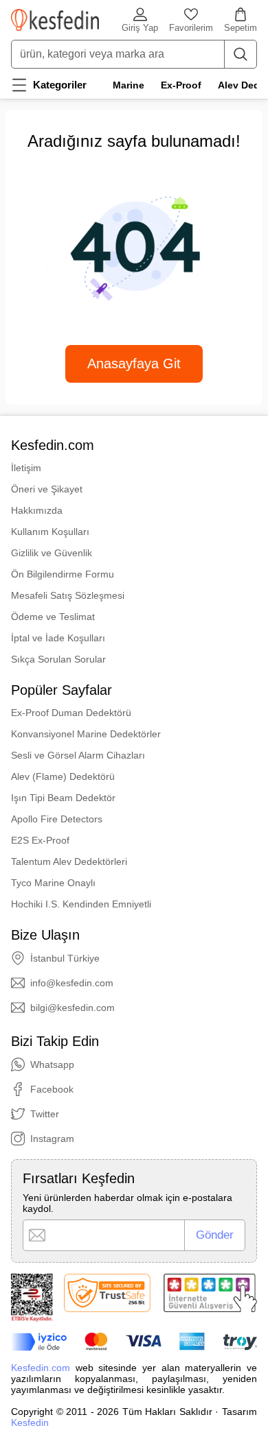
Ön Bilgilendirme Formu (62, 574)
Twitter (44, 1113)
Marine (128, 85)
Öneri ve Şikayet (46, 489)
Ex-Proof (181, 85)
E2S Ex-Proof (40, 840)
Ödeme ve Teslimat (53, 616)
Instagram (52, 1138)
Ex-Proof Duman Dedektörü (71, 712)
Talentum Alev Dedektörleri (69, 861)
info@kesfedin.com (71, 982)
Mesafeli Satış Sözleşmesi (67, 595)
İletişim (26, 467)
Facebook (52, 1089)
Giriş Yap (140, 28)
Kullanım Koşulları (50, 531)
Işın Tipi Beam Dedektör (63, 797)
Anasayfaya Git (134, 363)
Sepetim (240, 28)
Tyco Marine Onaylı (53, 882)
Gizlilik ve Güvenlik (51, 552)
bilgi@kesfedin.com (72, 1007)
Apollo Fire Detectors (56, 818)
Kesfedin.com (40, 1367)
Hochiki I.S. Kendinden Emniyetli (81, 903)
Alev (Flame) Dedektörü (63, 776)
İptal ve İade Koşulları (58, 637)
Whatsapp (52, 1064)
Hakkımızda (37, 510)
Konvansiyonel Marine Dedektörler (86, 733)
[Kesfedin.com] (55, 19)
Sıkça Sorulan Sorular (58, 659)
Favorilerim (191, 28)
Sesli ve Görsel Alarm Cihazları (78, 755)
